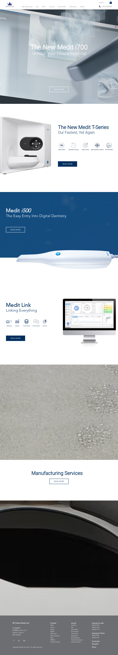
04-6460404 (107, 6)
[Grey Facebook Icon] (13, 640)
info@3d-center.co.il (19, 630)
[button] (110, 2)
